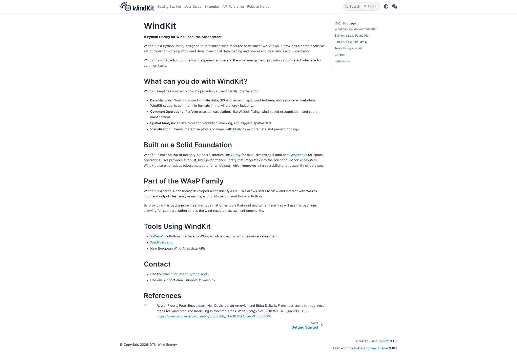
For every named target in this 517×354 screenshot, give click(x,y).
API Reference (233, 6)
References (342, 61)
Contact (340, 54)
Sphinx (384, 341)
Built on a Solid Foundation (352, 35)
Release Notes (258, 6)
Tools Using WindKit (348, 48)
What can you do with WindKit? (356, 29)
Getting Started (169, 6)
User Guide (192, 6)
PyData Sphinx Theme (371, 348)
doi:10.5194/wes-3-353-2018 (249, 316)
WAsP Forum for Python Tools (186, 274)
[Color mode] (386, 6)
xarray (236, 155)
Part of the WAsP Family (351, 41)
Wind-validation (162, 242)
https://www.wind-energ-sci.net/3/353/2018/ (191, 316)
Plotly (237, 129)
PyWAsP (156, 236)
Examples (212, 6)
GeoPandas (298, 155)
